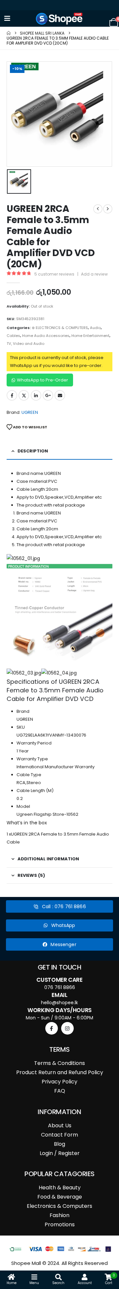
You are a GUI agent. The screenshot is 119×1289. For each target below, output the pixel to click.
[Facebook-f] (51, 1028)
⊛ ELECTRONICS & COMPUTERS (60, 327)
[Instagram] (67, 1028)
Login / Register (60, 1153)
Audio (95, 327)
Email (60, 395)
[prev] (97, 209)
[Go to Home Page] (9, 33)
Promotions (60, 1224)
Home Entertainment (90, 335)
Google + (48, 395)
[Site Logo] (59, 18)
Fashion (59, 1215)
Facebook (12, 395)
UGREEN (29, 412)
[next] (107, 209)
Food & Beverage (59, 1197)
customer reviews (54, 274)
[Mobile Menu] (7, 18)
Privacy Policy (59, 1081)
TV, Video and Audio (25, 343)
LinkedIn (36, 395)
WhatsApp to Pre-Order (42, 380)
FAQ (59, 1091)
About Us (59, 1125)
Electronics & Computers (59, 1206)
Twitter (24, 395)
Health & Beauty (60, 1187)
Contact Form (59, 1135)
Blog (59, 1144)
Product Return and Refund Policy (59, 1072)
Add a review (94, 274)
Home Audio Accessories (45, 335)
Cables (13, 335)
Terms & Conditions (59, 1063)
